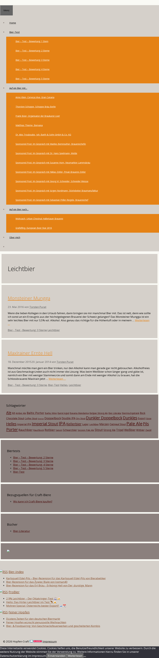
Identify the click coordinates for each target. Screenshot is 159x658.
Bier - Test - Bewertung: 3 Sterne (27, 330)
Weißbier (130, 430)
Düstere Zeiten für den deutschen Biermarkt (33, 619)
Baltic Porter (35, 413)
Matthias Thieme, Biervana (29, 125)
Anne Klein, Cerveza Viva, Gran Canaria (35, 97)
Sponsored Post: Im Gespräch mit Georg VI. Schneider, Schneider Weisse (52, 181)
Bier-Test (14, 32)
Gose (148, 418)
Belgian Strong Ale (98, 413)
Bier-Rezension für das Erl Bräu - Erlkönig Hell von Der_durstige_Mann (49, 585)
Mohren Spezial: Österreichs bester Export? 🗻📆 (36, 605)
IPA (62, 423)
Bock (142, 413)
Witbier (140, 430)
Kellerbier (74, 424)
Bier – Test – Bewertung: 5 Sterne (33, 78)
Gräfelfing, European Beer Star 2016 (34, 227)
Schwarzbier (70, 430)
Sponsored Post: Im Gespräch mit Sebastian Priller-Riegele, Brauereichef (52, 199)
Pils (146, 423)
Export (141, 418)
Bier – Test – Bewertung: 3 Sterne (33, 59)
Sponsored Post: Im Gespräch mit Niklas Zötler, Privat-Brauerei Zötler (51, 171)
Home (12, 22)
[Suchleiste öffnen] (9, 246)
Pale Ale (134, 423)
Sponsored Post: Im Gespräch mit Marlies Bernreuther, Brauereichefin (51, 143)
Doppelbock (52, 418)
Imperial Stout (45, 423)
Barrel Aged (63, 413)
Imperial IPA (24, 424)
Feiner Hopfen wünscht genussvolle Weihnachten (36, 622)
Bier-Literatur (114, 413)
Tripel (120, 430)
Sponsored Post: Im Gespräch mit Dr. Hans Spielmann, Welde (46, 153)
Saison (59, 430)
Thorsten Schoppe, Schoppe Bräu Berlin (36, 106)
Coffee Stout (31, 418)
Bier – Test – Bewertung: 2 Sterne (33, 50)
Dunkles (130, 417)
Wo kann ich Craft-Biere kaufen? (32, 501)
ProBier (14, 592)
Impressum (50, 641)
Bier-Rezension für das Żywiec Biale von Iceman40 (36, 582)
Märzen (104, 424)
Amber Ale (21, 413)
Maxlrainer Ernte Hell (30, 353)
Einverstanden (56, 656)
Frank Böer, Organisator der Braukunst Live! (38, 115)
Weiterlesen (75, 656)
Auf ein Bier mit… (18, 88)
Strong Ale (109, 430)
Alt (13, 413)
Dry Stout (80, 418)
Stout (99, 430)
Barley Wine (51, 413)
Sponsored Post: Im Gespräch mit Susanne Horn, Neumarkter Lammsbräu (53, 162)
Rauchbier (25, 430)
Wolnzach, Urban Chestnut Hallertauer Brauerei (39, 218)
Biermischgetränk (130, 413)
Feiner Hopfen (19, 612)
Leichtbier (54, 330)
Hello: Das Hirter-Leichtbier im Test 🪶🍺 (31, 602)
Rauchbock (38, 430)
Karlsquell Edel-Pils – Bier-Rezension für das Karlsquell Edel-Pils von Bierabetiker (56, 578)
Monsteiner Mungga (29, 298)
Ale (8, 412)
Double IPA (68, 418)
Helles (64, 385)
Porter (12, 429)
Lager (85, 424)
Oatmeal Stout (118, 424)
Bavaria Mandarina (79, 413)
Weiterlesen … (57, 379)
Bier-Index (16, 572)
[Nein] (85, 656)
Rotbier (50, 430)
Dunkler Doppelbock (104, 417)
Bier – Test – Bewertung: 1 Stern (32, 41)
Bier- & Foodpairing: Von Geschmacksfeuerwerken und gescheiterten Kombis (53, 626)
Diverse (41, 419)
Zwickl (148, 430)
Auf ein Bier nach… (19, 209)
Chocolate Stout (15, 418)
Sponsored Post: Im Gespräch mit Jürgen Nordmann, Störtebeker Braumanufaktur (57, 190)
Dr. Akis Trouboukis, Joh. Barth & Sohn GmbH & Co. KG (43, 134)
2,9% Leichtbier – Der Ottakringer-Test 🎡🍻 (33, 598)
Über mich (14, 237)
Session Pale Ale (86, 430)
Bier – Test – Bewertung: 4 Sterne (33, 69)
